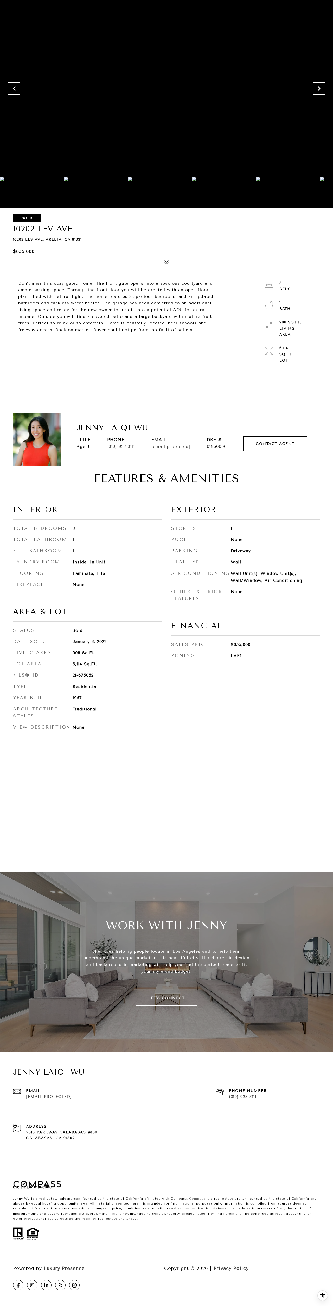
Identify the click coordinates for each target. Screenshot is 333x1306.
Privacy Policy (231, 1268)
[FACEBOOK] (18, 1285)
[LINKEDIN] (46, 1285)
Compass (197, 1198)
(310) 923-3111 (121, 446)
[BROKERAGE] (74, 1285)
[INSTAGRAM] (32, 1285)
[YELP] (60, 1285)
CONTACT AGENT (275, 444)
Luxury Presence (64, 1268)
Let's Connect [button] (166, 998)
